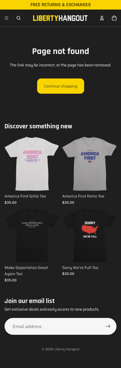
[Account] (102, 18)
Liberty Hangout (66, 349)
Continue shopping (60, 86)
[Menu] (6, 18)
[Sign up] (108, 326)
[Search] (18, 18)
